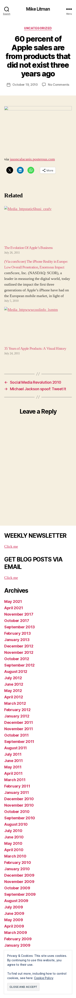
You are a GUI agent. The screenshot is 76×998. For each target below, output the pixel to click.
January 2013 (17, 639)
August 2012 (15, 671)
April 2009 (14, 926)
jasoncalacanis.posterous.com (32, 159)
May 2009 (13, 920)
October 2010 (17, 811)
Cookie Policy (43, 978)
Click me (11, 546)
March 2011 (14, 780)
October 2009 (17, 888)
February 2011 (17, 786)
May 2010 (13, 843)
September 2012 (19, 665)
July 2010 (13, 830)
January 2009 (17, 945)
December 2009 (19, 875)
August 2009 (16, 900)
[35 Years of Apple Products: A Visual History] (38, 326)
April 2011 (13, 773)
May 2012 (13, 690)
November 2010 (19, 805)
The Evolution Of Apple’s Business (28, 247)
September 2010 (19, 818)
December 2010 (19, 799)
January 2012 (16, 716)
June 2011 (13, 760)
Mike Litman (38, 9)
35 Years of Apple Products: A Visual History (35, 348)
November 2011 (18, 729)
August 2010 (16, 824)
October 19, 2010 (25, 85)
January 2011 (16, 792)
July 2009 (13, 907)
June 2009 (14, 913)
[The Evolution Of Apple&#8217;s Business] (38, 225)
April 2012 (13, 697)
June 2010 (14, 837)
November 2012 (18, 652)
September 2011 (19, 741)
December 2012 (18, 646)
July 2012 (13, 678)
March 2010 (15, 856)
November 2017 (18, 614)
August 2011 (15, 748)
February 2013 (17, 633)
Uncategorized (38, 28)
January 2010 (17, 869)
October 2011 (16, 735)
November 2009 (19, 881)
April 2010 (13, 850)
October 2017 (16, 620)
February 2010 (17, 862)
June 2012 (13, 684)
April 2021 (13, 608)
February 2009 (18, 939)
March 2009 (15, 932)
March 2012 (15, 703)
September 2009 (20, 894)
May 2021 (13, 601)
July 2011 (13, 754)
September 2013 (19, 627)
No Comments (58, 85)
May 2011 (13, 767)
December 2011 (18, 722)
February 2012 (17, 709)
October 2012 (16, 659)
